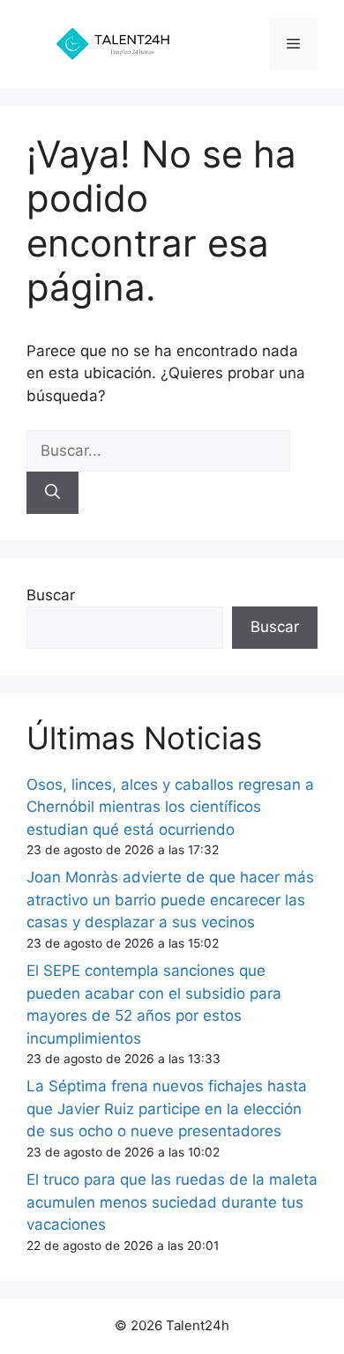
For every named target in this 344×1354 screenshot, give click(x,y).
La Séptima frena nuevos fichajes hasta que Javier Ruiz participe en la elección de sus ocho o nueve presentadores (166, 1108)
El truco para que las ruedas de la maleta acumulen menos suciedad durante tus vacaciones (172, 1202)
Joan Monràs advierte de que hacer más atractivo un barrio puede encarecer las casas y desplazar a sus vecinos (170, 899)
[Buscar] (52, 493)
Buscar (50, 595)
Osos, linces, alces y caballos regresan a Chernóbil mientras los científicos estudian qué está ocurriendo (170, 807)
